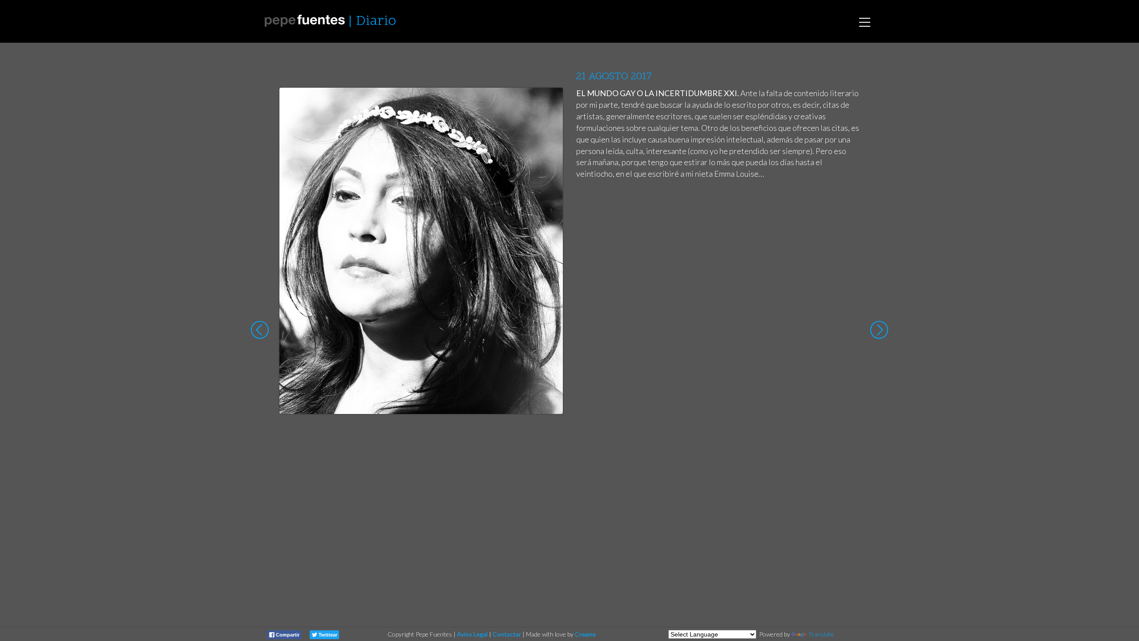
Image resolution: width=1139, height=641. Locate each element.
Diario (376, 22)
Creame (585, 634)
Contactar (507, 634)
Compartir (287, 634)
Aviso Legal (472, 634)
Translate (821, 634)
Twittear (327, 634)
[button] (549, 103)
